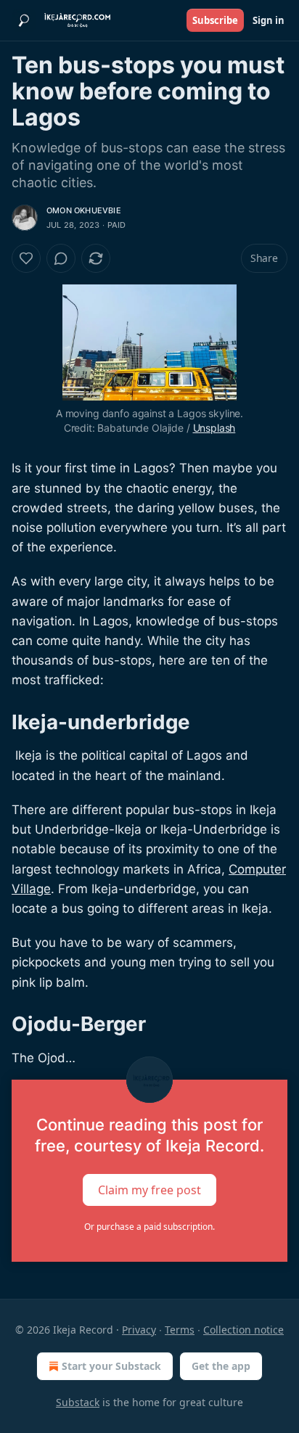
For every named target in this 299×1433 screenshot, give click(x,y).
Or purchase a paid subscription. (149, 1226)
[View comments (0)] (60, 258)
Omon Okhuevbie (83, 210)
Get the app (221, 1366)
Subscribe (215, 20)
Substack (77, 1402)
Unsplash (214, 428)
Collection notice (243, 1329)
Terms (179, 1329)
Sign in (268, 20)
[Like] (26, 258)
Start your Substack (111, 1366)
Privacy (139, 1329)
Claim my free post (149, 1189)
